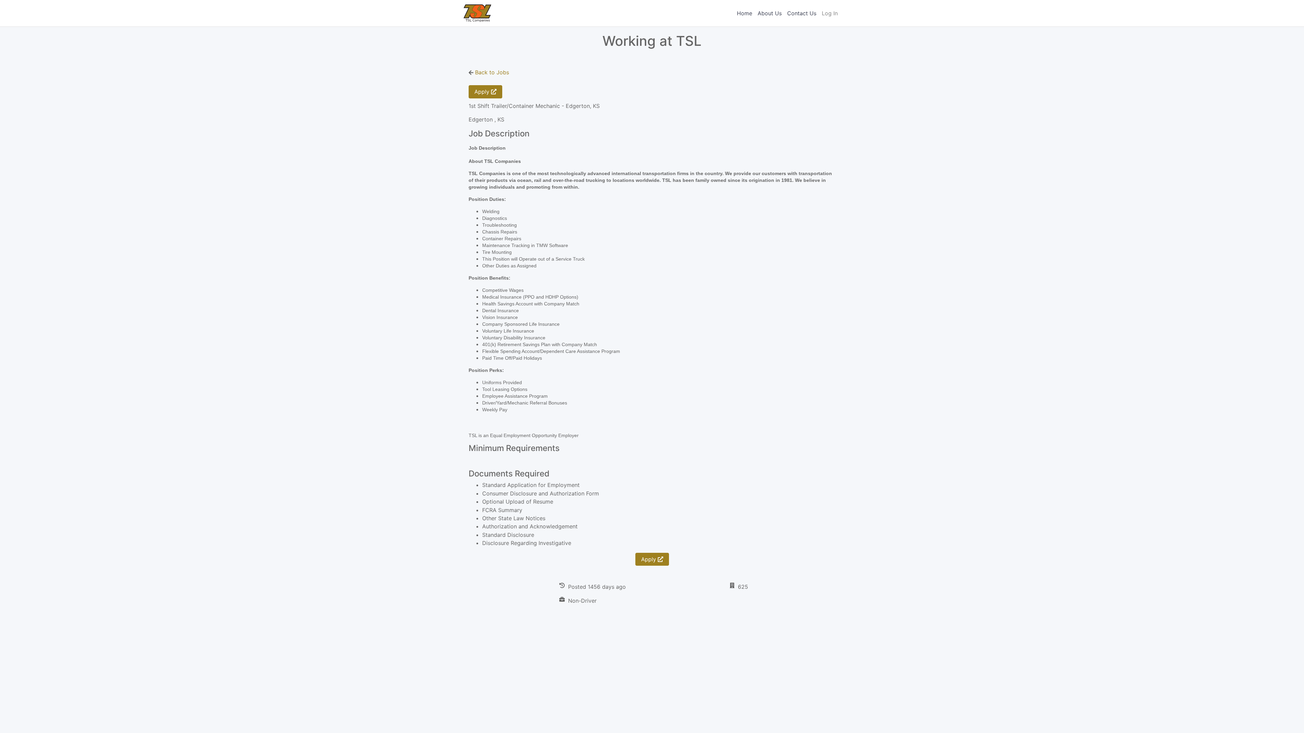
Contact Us (801, 13)
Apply (482, 91)
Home (744, 13)
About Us (770, 13)
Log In (830, 13)
